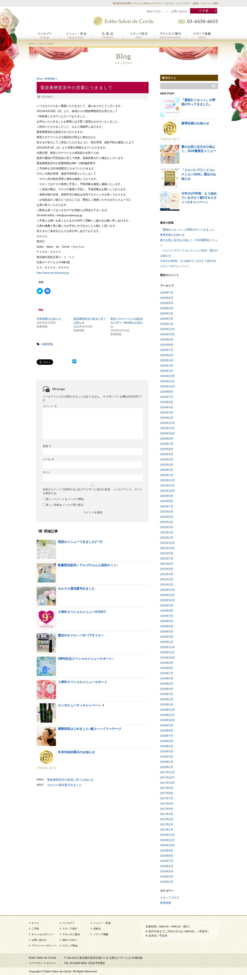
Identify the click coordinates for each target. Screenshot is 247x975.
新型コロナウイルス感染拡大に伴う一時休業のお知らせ (127, 322)
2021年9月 (166, 553)
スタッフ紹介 (69, 928)
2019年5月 (166, 683)
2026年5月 (166, 303)
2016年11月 (167, 840)
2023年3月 (166, 464)
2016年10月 (167, 845)
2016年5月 (166, 871)
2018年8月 (166, 730)
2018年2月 (166, 761)
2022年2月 (166, 532)
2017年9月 (166, 787)
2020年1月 (166, 641)
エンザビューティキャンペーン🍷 (81, 705)
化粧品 (97, 928)
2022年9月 (166, 495)
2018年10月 (167, 720)
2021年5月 (166, 568)
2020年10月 (167, 600)
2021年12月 (167, 542)
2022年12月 (167, 480)
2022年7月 (166, 506)
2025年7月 (166, 349)
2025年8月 (166, 344)
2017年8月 (166, 793)
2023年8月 (166, 438)
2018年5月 (166, 746)
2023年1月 (166, 475)
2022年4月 (166, 522)
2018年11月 (167, 714)
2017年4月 (166, 813)
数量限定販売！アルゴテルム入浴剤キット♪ (88, 565)
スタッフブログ (169, 897)
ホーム (32, 43)
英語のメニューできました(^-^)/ (80, 541)
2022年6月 (166, 511)
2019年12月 (167, 647)
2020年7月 (166, 615)
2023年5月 (166, 454)
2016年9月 (166, 850)
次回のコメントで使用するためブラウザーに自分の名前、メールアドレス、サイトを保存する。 (93, 491)
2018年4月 (166, 751)
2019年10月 (167, 657)
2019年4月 (166, 688)
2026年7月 (166, 292)
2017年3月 (166, 819)
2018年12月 (167, 709)
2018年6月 (166, 740)
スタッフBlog (69, 945)
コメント (50, 406)
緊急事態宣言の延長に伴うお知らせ (70, 779)
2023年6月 (166, 449)
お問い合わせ (179, 11)
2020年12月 (167, 589)
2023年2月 (166, 469)
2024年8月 (166, 391)
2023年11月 (167, 428)
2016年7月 (166, 860)
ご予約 (35, 928)
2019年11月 (167, 652)
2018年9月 (166, 725)
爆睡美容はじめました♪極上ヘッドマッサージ (89, 728)
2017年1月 (166, 829)
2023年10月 (167, 433)
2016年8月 (166, 855)
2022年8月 (166, 501)
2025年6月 (166, 355)
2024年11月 (167, 381)
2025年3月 (166, 365)
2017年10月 (167, 782)
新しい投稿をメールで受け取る (65, 504)
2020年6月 (166, 621)
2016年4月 (166, 876)
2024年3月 (166, 412)
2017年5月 (166, 808)
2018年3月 (166, 756)
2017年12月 (167, 772)
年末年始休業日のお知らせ (76, 752)
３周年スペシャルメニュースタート (82, 682)
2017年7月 (166, 798)
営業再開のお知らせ (49, 318)
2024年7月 (166, 396)
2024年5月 (166, 402)
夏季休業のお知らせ (195, 123)
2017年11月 (167, 777)
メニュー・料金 (102, 923)
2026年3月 (166, 313)
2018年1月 (166, 767)
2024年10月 (167, 386)
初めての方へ (155, 11)
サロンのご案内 (71, 934)
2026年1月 (166, 323)
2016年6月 (166, 866)
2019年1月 (166, 704)
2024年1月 (166, 417)
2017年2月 (166, 824)
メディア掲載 (100, 934)
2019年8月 (166, 668)
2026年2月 (166, 318)
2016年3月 (166, 881)
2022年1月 (166, 537)
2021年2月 (166, 584)
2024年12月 (167, 376)
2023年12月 (167, 422)
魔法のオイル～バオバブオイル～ (81, 635)
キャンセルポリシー (42, 934)
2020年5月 (166, 626)
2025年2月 (166, 370)
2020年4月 (166, 631)
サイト (47, 472)
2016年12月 (167, 834)
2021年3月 (166, 579)
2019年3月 (166, 694)
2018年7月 (166, 735)
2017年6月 (166, 803)
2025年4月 (166, 360)
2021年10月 (167, 548)
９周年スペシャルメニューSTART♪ (82, 612)
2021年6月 (166, 563)
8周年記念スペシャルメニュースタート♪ (86, 658)
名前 (47, 446)
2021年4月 (166, 574)
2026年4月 (166, 308)
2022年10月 (167, 490)
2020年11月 (167, 595)
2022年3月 (166, 527)
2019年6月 (166, 678)
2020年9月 (166, 605)
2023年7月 (166, 443)
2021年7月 (166, 558)
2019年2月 (166, 699)
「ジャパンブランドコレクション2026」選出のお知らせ (198, 174)
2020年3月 (166, 636)
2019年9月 (166, 662)
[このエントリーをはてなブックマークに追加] (74, 361)
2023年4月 (166, 459)
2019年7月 (166, 673)
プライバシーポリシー (44, 945)
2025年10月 (167, 334)
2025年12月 (167, 329)
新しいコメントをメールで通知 (65, 499)
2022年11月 (167, 485)
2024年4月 (166, 407)
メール (48, 459)
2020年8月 (166, 610)
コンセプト (68, 923)
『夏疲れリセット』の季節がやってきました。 (188, 229)
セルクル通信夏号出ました (76, 588)
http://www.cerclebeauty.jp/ (53, 272)
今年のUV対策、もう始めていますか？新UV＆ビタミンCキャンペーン (199, 198)
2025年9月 (166, 339)
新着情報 (47, 344)
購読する (170, 77)
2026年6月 (166, 297)
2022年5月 (166, 516)
